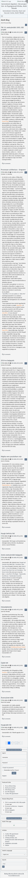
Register (4, 776)
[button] (2, 16)
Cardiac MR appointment (11, 793)
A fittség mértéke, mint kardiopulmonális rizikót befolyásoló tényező (14, 839)
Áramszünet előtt (7, 698)
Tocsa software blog (10, 786)
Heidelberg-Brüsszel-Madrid (18, 647)
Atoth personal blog (10, 788)
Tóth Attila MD (15, 32)
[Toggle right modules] (20, 818)
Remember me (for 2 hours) (11, 770)
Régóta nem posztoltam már (11, 457)
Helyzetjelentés (6, 607)
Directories (17, 875)
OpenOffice (5, 330)
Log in (14, 773)
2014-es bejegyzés (7, 360)
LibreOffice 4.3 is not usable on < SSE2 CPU (14, 294)
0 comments (7, 163)
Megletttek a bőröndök (11, 843)
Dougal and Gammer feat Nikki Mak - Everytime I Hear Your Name (13, 564)
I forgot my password (7, 767)
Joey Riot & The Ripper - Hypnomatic (16, 574)
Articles (12, 874)
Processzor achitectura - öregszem (13, 170)
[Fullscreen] (27, 1)
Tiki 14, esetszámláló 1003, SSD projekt (15, 802)
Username (5, 757)
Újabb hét (4, 663)
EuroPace (4, 672)
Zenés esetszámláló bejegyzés (11, 555)
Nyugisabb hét (6, 725)
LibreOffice (19, 305)
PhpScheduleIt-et (6, 485)
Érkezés (7, 845)
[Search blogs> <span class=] (26, 25)
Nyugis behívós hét (8, 533)
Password (4, 762)
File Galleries (19, 874)
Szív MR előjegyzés (10, 791)
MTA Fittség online (10, 789)
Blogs (7, 874)
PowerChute (5, 121)
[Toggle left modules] (20, 749)
